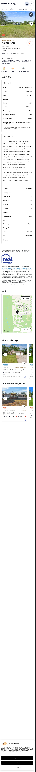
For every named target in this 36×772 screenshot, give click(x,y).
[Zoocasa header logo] (9, 4)
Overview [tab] (4, 71)
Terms (11, 751)
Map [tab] (13, 71)
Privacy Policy (19, 751)
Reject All (17, 763)
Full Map (26, 330)
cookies (8, 747)
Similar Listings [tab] (23, 71)
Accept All (17, 758)
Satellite (26, 298)
